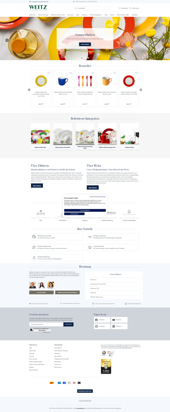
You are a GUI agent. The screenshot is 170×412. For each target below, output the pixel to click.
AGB (30, 348)
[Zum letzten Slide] (7, 40)
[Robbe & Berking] (107, 212)
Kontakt (31, 367)
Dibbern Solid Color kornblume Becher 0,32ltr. (63, 93)
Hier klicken (42, 330)
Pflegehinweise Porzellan (61, 359)
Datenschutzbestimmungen (98, 196)
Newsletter (57, 361)
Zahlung (31, 353)
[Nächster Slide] (163, 40)
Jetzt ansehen (85, 44)
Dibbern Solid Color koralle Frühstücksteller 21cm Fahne (129, 93)
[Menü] (114, 351)
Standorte (57, 353)
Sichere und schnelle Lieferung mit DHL (105, 303)
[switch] (110, 355)
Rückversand (33, 359)
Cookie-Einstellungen (85, 400)
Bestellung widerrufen (85, 391)
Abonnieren (68, 324)
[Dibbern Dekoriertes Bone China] (85, 134)
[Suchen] (75, 8)
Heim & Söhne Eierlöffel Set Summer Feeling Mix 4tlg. (85, 93)
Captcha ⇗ (47, 332)
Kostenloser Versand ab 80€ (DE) (40, 1)
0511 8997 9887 (41, 292)
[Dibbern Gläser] (129, 134)
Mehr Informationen (127, 348)
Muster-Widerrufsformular (36, 364)
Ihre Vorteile (57, 356)
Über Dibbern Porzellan (61, 350)
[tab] (81, 58)
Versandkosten (80, 408)
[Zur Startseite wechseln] (46, 8)
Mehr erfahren (37, 185)
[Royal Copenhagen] (129, 212)
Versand (31, 356)
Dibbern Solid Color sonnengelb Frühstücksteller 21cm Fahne (41, 94)
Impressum (57, 364)
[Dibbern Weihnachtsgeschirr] (107, 134)
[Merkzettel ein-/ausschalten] (48, 73)
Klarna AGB (32, 350)
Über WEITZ (58, 348)
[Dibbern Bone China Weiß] (62, 134)
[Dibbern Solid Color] (40, 134)
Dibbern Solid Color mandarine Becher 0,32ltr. (107, 93)
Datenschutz (58, 367)
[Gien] (40, 212)
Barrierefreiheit (33, 370)
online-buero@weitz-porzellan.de (67, 292)
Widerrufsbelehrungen (35, 361)
